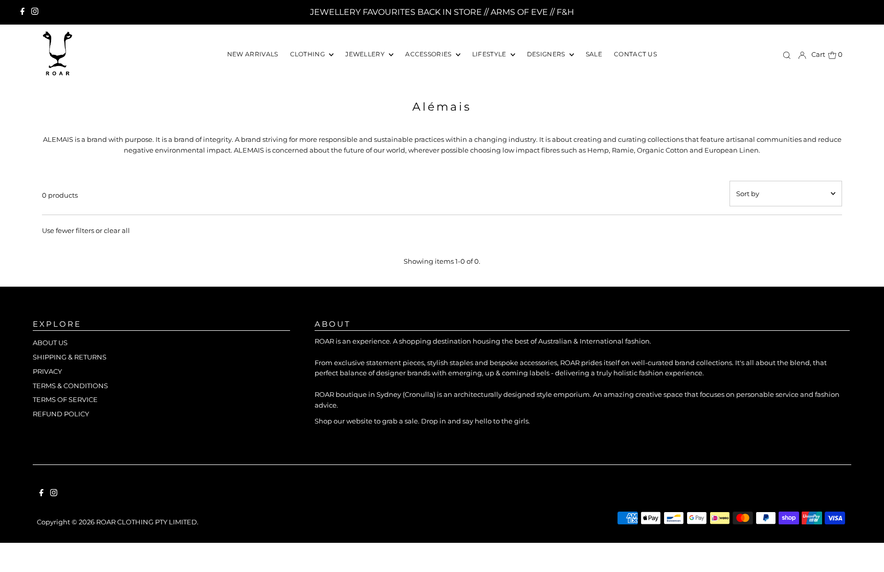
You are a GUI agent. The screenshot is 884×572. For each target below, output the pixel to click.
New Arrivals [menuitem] (252, 54)
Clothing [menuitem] (308, 54)
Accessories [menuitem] (429, 54)
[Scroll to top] (863, 551)
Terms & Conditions (70, 386)
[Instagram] (35, 12)
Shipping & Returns (69, 357)
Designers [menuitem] (547, 54)
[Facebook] (22, 12)
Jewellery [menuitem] (365, 54)
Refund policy (61, 414)
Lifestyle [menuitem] (490, 54)
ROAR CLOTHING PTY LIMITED (146, 522)
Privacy (47, 371)
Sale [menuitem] (594, 54)
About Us (50, 342)
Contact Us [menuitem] (635, 54)
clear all (117, 230)
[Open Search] (786, 55)
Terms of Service (65, 399)
